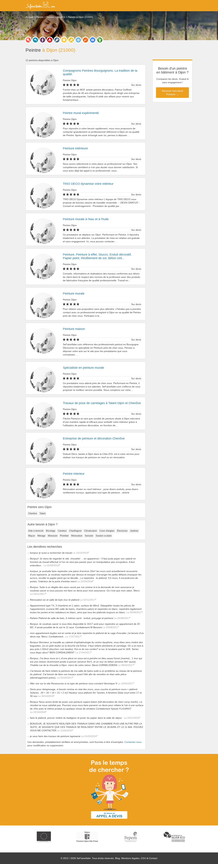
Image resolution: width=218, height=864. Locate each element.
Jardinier (134, 530)
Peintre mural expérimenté (81, 113)
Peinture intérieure (75, 148)
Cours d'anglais (106, 530)
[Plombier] (35, 40)
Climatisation (90, 530)
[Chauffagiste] (49, 40)
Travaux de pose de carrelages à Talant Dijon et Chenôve (102, 403)
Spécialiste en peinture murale (83, 367)
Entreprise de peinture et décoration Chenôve (94, 438)
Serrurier (89, 535)
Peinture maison (74, 329)
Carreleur (62, 530)
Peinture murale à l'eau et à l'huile (86, 219)
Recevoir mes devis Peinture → (172, 92)
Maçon (31, 535)
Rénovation (76, 535)
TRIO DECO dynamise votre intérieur (88, 183)
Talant (42, 513)
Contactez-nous (133, 742)
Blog (117, 858)
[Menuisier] (64, 40)
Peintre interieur (73, 473)
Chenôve (32, 513)
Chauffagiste (75, 530)
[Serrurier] (28, 40)
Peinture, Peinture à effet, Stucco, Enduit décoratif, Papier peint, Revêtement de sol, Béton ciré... (97, 256)
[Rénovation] (71, 40)
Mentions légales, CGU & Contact (139, 858)
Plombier (64, 535)
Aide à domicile (35, 530)
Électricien (122, 530)
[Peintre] (57, 40)
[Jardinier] (100, 40)
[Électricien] (42, 40)
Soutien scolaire (104, 535)
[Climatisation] (78, 40)
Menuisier (52, 535)
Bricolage (50, 530)
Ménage (41, 535)
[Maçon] (85, 40)
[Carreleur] (92, 40)
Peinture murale (73, 293)
